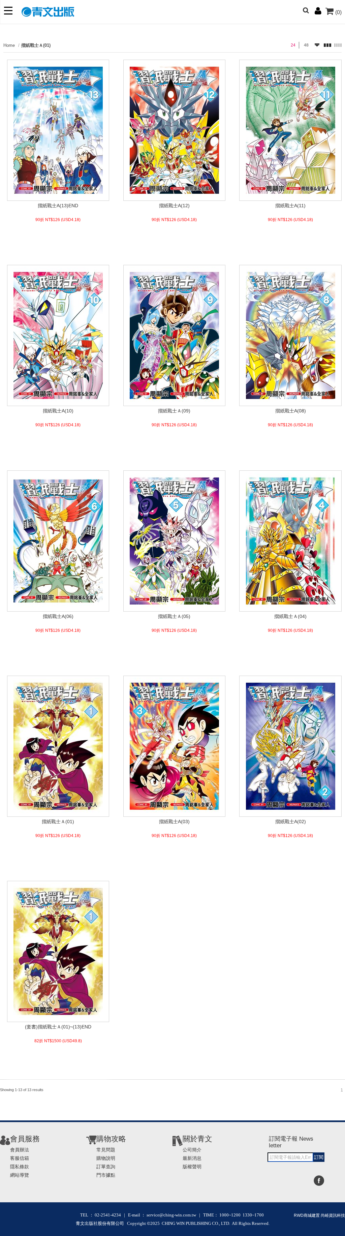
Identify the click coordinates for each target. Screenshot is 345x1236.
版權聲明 (192, 1166)
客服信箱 (19, 1158)
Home (9, 45)
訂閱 (318, 1157)
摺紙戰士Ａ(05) (174, 616)
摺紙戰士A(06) (58, 616)
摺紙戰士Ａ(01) (36, 45)
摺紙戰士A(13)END (58, 205)
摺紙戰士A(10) (58, 410)
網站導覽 (19, 1175)
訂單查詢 (105, 1166)
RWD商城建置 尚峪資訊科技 (319, 1215)
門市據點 (105, 1175)
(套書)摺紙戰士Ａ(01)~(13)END (58, 1026)
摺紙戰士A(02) (290, 821)
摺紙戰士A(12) (174, 205)
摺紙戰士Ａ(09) (174, 410)
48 (306, 45)
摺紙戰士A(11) (290, 205)
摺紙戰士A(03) (174, 821)
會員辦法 (19, 1149)
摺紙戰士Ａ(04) (290, 616)
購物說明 (105, 1158)
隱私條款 (19, 1166)
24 (293, 45)
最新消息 (192, 1158)
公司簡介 (192, 1149)
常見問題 (105, 1149)
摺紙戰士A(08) (290, 410)
